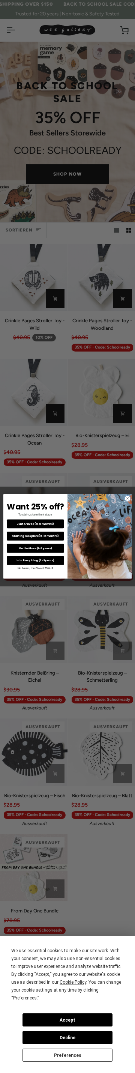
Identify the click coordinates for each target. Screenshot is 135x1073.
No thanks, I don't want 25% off (35, 568)
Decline (67, 1037)
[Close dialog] (127, 498)
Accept (67, 1020)
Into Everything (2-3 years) (35, 560)
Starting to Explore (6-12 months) (35, 536)
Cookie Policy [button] (73, 982)
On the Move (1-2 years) (35, 548)
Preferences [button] (25, 998)
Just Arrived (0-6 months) (35, 524)
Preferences (67, 1055)
